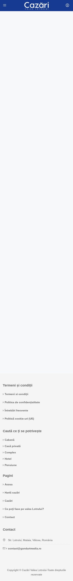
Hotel (8, 458)
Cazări (9, 500)
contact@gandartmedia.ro (24, 548)
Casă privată (13, 446)
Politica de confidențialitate (22, 402)
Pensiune (11, 465)
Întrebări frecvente (16, 410)
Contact (10, 517)
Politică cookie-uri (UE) (19, 418)
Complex (10, 452)
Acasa (9, 484)
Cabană (9, 439)
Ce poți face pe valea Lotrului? (24, 508)
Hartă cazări (12, 492)
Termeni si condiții (16, 394)
